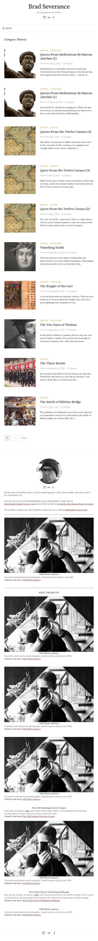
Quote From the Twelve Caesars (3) (65, 170)
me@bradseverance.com (76, 510)
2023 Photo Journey (32, 659)
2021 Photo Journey (31, 883)
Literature (55, 50)
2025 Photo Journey (32, 580)
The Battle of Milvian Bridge (60, 402)
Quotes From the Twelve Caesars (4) (65, 132)
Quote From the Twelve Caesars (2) (65, 209)
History (44, 50)
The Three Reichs (52, 363)
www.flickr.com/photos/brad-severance (75, 504)
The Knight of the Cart (56, 286)
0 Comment (67, 63)
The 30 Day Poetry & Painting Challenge (41, 900)
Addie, (27, 811)
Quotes (54, 128)
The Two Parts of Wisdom (58, 325)
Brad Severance (49, 7)
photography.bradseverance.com (19, 504)
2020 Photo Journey (32, 915)
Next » (24, 437)
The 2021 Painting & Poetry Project (39, 816)
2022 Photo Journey (32, 799)
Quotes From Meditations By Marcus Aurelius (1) (66, 95)
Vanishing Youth (52, 248)
